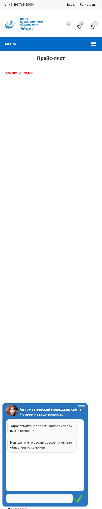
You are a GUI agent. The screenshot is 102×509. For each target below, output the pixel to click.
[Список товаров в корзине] (95, 29)
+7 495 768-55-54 (21, 4)
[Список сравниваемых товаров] (66, 29)
